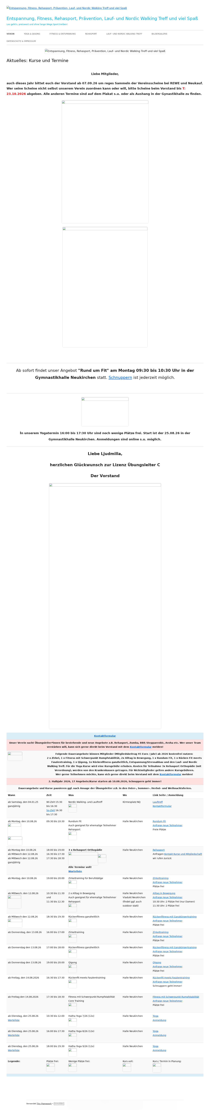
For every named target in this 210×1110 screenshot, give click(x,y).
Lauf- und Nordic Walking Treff (124, 34)
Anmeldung (159, 1020)
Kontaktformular (105, 736)
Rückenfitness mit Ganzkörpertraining (175, 916)
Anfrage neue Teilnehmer (167, 825)
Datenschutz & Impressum (21, 41)
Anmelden (59, 1104)
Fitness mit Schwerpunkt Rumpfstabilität (176, 996)
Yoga (155, 1016)
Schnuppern (120, 377)
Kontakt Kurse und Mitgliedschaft (183, 854)
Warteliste (75, 871)
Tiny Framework (44, 1104)
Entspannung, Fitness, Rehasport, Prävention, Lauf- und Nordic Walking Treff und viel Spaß (102, 18)
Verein (10, 34)
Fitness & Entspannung (63, 34)
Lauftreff (158, 802)
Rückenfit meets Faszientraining (171, 977)
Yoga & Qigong (32, 34)
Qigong (157, 962)
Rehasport (91, 34)
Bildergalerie (159, 34)
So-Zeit (50, 810)
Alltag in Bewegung (164, 893)
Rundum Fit (159, 821)
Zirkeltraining (160, 878)
